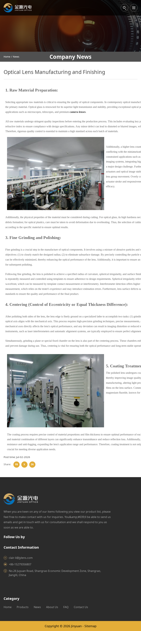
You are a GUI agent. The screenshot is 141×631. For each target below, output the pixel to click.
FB (16, 464)
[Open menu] (134, 8)
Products (23, 607)
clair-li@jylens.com (21, 558)
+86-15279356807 (20, 564)
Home (7, 56)
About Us (52, 607)
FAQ (66, 607)
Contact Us (81, 607)
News (16, 56)
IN (32, 464)
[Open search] (124, 8)
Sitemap (90, 626)
